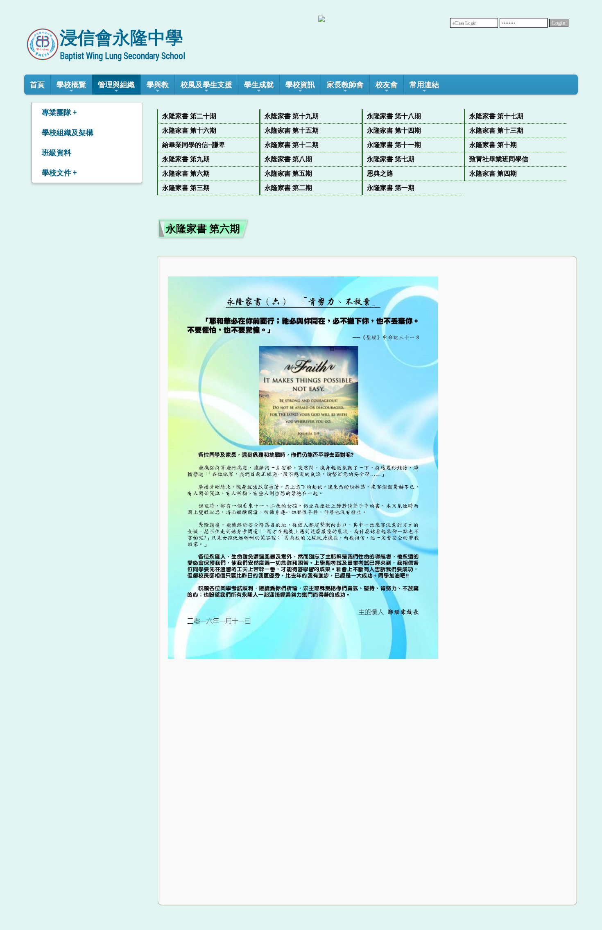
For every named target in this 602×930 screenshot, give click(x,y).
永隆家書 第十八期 (394, 116)
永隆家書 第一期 (390, 188)
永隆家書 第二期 (288, 188)
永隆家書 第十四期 (394, 130)
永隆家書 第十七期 (496, 116)
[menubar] (367, 152)
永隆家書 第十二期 (292, 145)
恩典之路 (380, 173)
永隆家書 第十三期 (496, 130)
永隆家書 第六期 (186, 173)
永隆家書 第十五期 (292, 130)
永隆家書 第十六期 (189, 130)
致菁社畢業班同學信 (498, 159)
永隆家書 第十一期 (394, 145)
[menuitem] (208, 116)
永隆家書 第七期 (390, 159)
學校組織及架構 (67, 132)
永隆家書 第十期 (493, 145)
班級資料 (56, 152)
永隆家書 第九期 (186, 159)
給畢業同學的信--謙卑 (193, 145)
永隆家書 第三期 (186, 188)
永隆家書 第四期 (493, 173)
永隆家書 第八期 (288, 159)
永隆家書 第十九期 (292, 116)
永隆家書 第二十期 (189, 116)
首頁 (37, 84)
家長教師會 (345, 84)
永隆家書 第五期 (288, 173)
